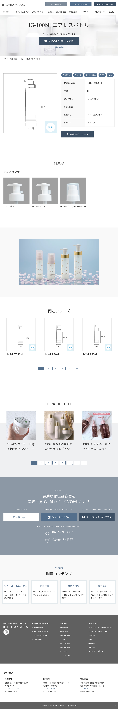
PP (103, 75)
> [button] (69, 368)
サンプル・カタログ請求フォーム (100, 627)
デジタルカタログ (22, 12)
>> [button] (77, 368)
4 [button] (62, 368)
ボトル (79, 75)
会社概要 (97, 12)
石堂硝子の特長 (37, 12)
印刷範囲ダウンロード (78, 134)
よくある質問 (36, 639)
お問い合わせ (57, 4)
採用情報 (91, 643)
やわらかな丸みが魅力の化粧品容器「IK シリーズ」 (58, 446)
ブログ (85, 12)
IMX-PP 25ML (90, 354)
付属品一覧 (64, 627)
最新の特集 (73, 592)
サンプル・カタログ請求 (106, 4)
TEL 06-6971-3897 (12, 688)
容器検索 (6, 12)
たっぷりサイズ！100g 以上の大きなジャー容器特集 (20, 446)
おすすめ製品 (65, 643)
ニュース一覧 (65, 655)
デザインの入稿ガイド (40, 631)
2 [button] (48, 368)
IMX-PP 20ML (52, 354)
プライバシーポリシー (96, 651)
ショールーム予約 (82, 4)
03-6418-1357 (62, 540)
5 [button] (62, 463)
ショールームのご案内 (15, 592)
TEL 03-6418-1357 (50, 688)
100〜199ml (92, 75)
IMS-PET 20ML (15, 354)
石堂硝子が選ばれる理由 (57, 12)
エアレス (67, 75)
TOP (4, 59)
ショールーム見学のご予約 (98, 631)
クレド (90, 639)
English (112, 12)
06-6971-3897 (62, 532)
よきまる (63, 651)
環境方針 (91, 635)
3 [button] (55, 368)
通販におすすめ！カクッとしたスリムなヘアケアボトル (96, 446)
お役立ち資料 (73, 12)
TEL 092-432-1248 (87, 688)
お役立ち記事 (65, 647)
